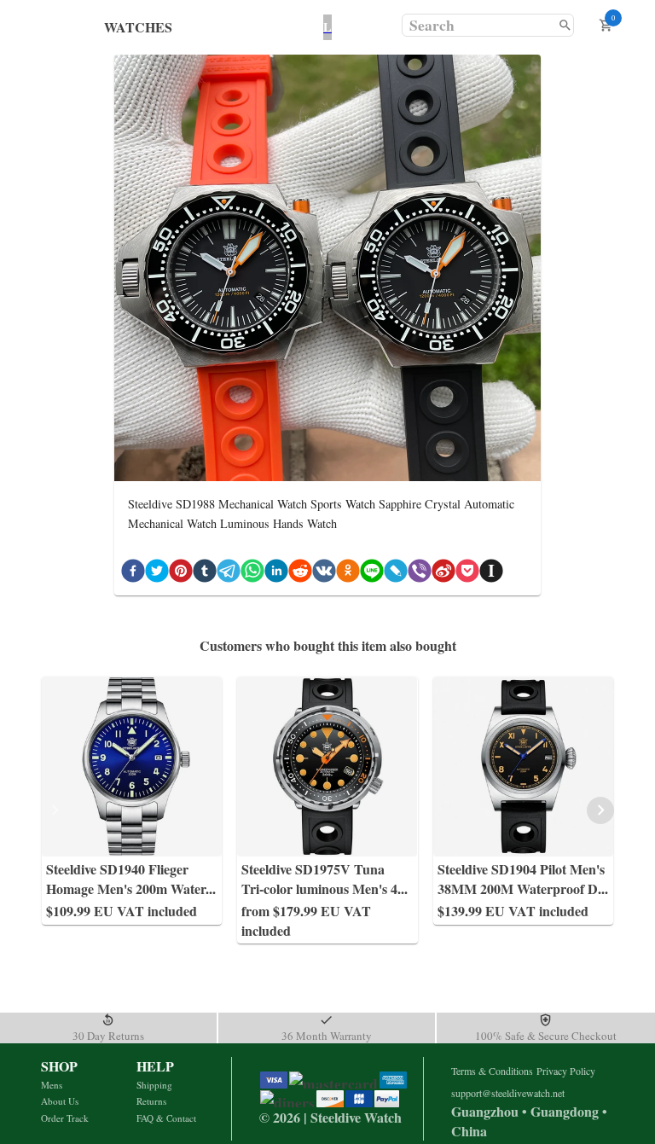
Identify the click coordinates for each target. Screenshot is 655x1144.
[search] (565, 25)
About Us (59, 1101)
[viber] (420, 574)
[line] (372, 574)
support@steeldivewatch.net (508, 1093)
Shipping (154, 1084)
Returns (151, 1101)
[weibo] (443, 574)
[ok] (348, 574)
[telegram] (229, 574)
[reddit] (300, 574)
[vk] (324, 574)
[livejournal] (396, 574)
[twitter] (157, 574)
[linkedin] (276, 574)
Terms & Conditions (492, 1070)
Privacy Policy (565, 1070)
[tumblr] (205, 574)
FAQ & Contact (166, 1118)
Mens (51, 1084)
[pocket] (467, 574)
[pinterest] (181, 574)
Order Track (65, 1118)
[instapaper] (491, 574)
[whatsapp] (252, 574)
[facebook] (133, 574)
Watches (138, 27)
